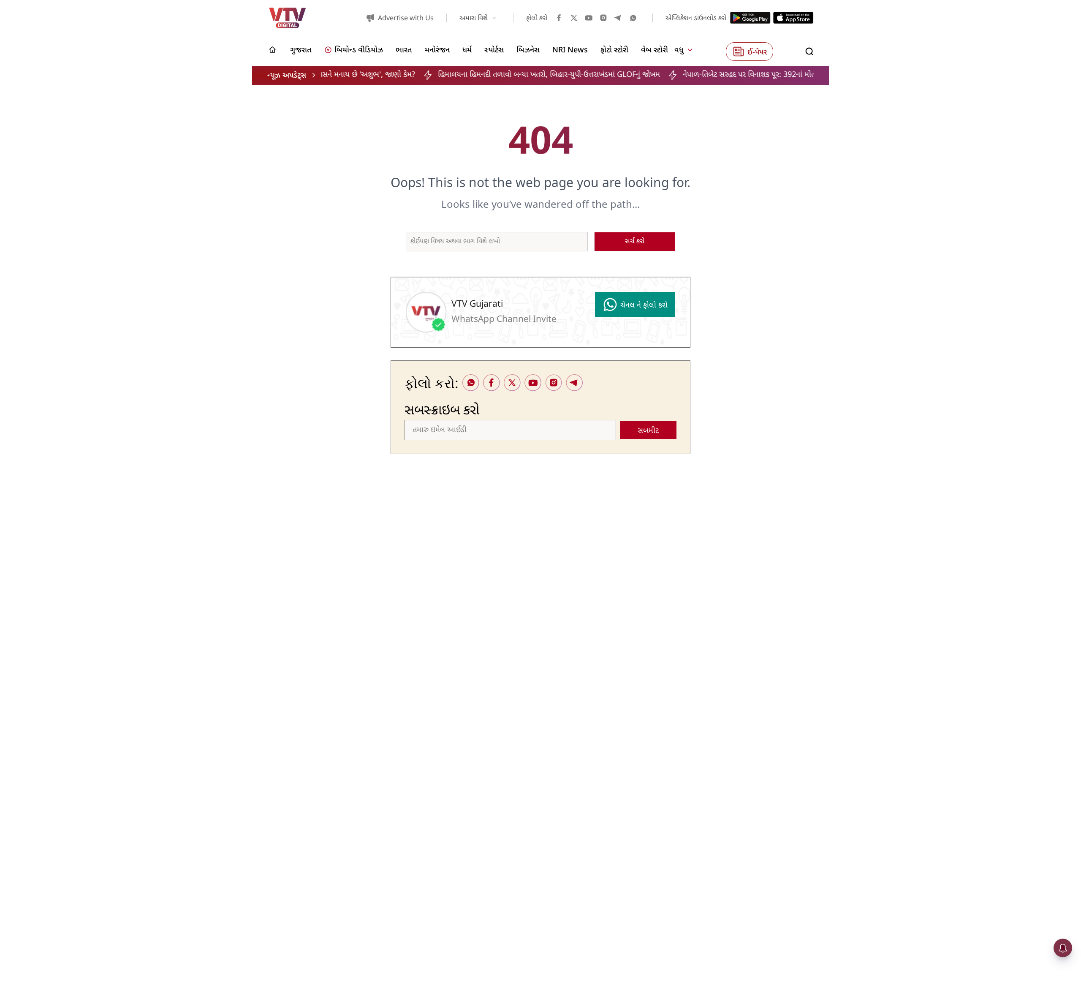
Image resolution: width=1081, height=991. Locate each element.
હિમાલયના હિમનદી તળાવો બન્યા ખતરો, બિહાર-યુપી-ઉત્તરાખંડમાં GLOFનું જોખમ (519, 75)
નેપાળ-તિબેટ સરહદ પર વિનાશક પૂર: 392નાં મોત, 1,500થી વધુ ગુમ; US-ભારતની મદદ (772, 75)
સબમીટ (648, 431)
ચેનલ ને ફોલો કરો (644, 305)
